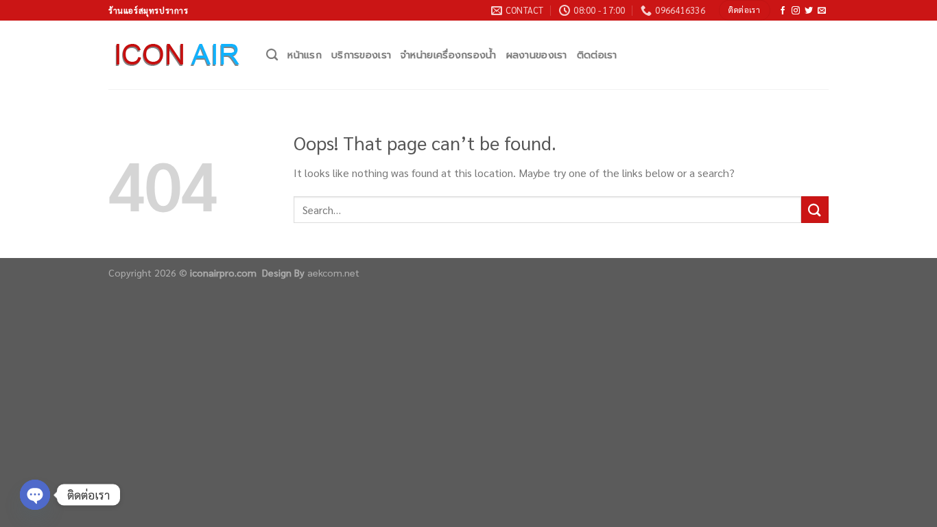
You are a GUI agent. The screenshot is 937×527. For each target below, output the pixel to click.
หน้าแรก (304, 54)
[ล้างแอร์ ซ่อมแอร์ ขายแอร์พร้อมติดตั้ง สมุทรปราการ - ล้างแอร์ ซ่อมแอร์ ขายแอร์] (177, 55)
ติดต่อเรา (597, 54)
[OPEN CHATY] (35, 495)
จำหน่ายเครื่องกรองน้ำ (448, 54)
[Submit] (815, 209)
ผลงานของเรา (536, 54)
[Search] (272, 55)
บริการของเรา (361, 54)
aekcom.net (333, 272)
